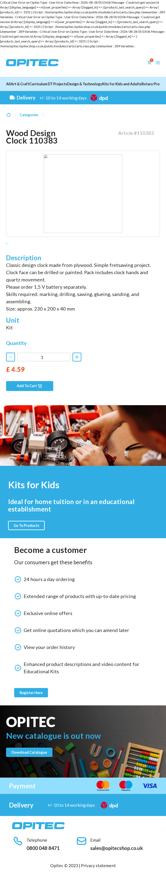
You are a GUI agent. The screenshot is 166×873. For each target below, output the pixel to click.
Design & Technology (84, 84)
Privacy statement (98, 865)
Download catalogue (29, 752)
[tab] (6, 243)
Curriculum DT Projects (48, 84)
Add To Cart (27, 386)
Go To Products (26, 525)
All (8, 84)
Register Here (31, 692)
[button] (158, 63)
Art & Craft (20, 84)
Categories (29, 115)
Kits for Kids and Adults (122, 84)
